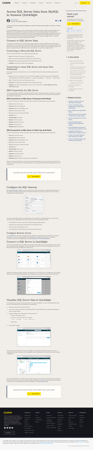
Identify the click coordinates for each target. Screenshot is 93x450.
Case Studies (71, 417)
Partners (59, 426)
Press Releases (60, 417)
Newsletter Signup (72, 424)
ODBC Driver (13, 235)
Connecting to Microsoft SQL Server (77, 64)
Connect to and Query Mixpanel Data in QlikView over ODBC (76, 135)
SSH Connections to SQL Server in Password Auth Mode (77, 73)
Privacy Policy (81, 442)
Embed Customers (50, 423)
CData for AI (57, 3)
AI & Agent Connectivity (49, 420)
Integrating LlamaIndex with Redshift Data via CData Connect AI (77, 131)
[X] (7, 428)
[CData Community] (12, 428)
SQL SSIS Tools (39, 419)
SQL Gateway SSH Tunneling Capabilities (40, 238)
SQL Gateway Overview (16, 190)
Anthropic (81, 415)
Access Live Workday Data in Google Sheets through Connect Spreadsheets (76, 106)
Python (26, 422)
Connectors (49, 415)
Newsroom (59, 419)
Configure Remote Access (76, 83)
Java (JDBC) (27, 417)
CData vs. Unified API (51, 427)
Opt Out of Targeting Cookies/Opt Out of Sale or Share (78, 445)
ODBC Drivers (28, 415)
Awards (59, 422)
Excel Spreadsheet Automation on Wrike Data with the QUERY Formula (77, 128)
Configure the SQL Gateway (75, 80)
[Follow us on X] (58, 20)
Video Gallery (71, 428)
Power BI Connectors (29, 430)
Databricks (81, 417)
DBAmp (37, 422)
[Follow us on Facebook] (56, 20)
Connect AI (38, 417)
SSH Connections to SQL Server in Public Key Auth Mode (77, 77)
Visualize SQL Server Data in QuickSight (76, 89)
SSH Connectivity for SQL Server (78, 71)
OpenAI (81, 426)
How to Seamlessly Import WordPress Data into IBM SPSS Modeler (76, 123)
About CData (60, 415)
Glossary (70, 426)
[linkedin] (5, 428)
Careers (59, 428)
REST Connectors (28, 426)
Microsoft (81, 422)
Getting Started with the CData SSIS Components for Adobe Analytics (77, 115)
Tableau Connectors (29, 432)
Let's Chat (83, 3)
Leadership (59, 424)
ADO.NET (27, 419)
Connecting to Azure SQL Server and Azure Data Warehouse (78, 67)
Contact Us (59, 430)
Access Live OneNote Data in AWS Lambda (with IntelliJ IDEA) (77, 139)
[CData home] (8, 3)
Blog (69, 419)
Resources (70, 422)
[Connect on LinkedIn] (60, 20)
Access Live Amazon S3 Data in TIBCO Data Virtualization (76, 101)
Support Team (41, 381)
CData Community (72, 415)
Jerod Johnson (14, 20)
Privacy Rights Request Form (46, 443)
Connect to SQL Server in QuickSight (75, 85)
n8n (80, 424)
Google (81, 419)
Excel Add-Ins (28, 428)
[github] (10, 428)
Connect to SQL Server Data (76, 61)
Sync (37, 415)
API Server (27, 424)
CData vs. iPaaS (50, 425)
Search (76, 2)
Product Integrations (51, 417)
